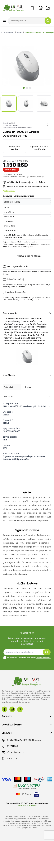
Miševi (19, 32)
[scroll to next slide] (24, 88)
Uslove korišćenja (43, 658)
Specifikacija (9, 375)
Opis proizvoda (10, 313)
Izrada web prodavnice (38, 803)
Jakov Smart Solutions (27, 805)
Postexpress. (9, 191)
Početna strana (7, 32)
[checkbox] (4, 657)
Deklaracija (8, 396)
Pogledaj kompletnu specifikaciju (39, 148)
